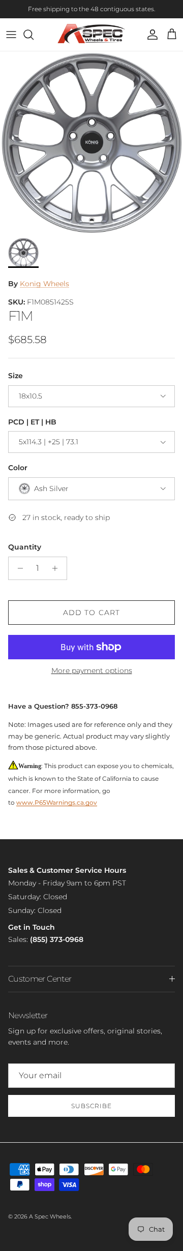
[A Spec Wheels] (91, 34)
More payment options (91, 670)
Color (17, 467)
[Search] (33, 34)
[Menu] (11, 34)
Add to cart (91, 612)
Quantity (24, 547)
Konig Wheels (44, 283)
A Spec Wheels (50, 1216)
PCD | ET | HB (32, 421)
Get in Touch (31, 927)
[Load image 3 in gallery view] (91, 141)
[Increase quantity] (58, 568)
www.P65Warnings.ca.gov (56, 802)
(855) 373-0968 (56, 939)
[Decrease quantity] (17, 568)
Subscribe (91, 1106)
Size (15, 375)
